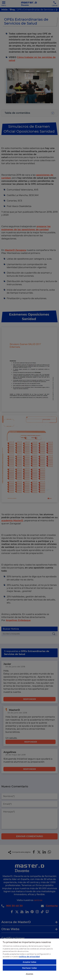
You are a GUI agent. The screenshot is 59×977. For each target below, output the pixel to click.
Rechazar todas (29, 968)
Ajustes (29, 974)
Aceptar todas (29, 962)
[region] (29, 957)
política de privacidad (29, 956)
